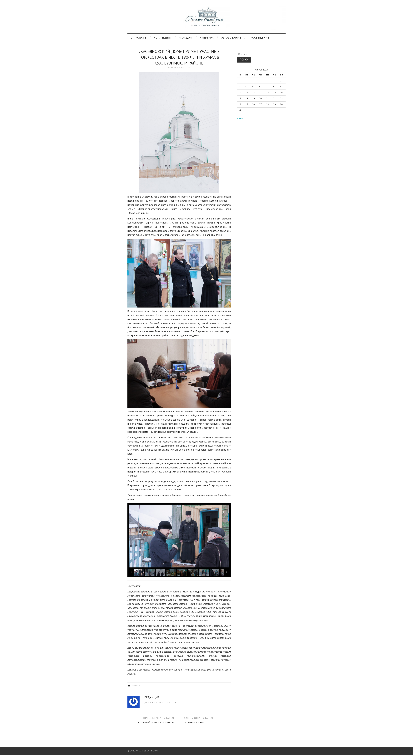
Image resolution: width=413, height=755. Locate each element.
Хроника (135, 685)
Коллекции (162, 37)
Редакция (186, 67)
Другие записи (153, 702)
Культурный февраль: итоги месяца (156, 722)
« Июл (240, 118)
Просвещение (258, 37)
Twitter (172, 702)
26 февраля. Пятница (194, 722)
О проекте (138, 37)
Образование (231, 37)
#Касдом (185, 37)
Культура (207, 37)
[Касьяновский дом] (206, 18)
